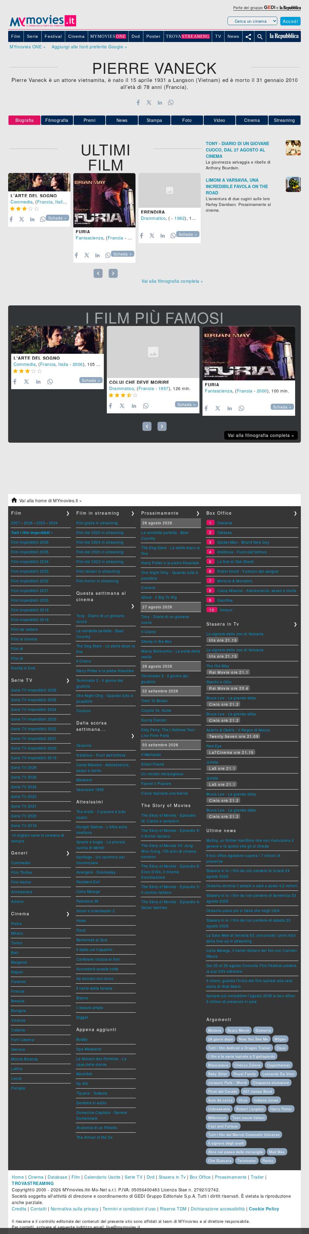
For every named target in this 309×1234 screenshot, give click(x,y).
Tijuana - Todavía (91, 1093)
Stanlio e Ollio (219, 681)
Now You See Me (253, 1039)
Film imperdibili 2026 (30, 542)
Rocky (268, 1160)
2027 (15, 522)
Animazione (21, 891)
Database (57, 1177)
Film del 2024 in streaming (100, 542)
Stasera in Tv (172, 1177)
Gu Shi (82, 1083)
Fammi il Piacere (156, 783)
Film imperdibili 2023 (30, 571)
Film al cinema (24, 638)
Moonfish (84, 1073)
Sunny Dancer (154, 719)
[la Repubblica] (290, 7)
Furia (83, 232)
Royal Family (245, 1073)
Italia (60, 202)
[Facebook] (138, 102)
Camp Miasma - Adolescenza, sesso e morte (256, 590)
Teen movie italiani (248, 1117)
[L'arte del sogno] (39, 182)
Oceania (83, 745)
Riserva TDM (173, 1209)
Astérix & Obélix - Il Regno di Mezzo (238, 729)
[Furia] (104, 200)
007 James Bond (257, 1091)
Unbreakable (219, 1108)
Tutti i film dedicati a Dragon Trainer (239, 1047)
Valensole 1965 (90, 789)
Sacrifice (225, 600)
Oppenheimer (278, 1065)
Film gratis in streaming (97, 522)
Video (219, 120)
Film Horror (21, 881)
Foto (187, 120)
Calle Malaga (88, 891)
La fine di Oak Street (235, 561)
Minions (214, 1030)
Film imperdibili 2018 (30, 619)
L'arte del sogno (34, 196)
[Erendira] (170, 190)
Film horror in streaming (97, 580)
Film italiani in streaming (98, 571)
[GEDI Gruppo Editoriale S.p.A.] (269, 7)
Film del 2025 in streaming (100, 532)
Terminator (246, 1160)
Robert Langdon (250, 1108)
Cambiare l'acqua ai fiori (98, 959)
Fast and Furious (223, 1126)
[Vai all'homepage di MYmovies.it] (43, 26)
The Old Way (217, 665)
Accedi (290, 21)
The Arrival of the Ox (94, 1137)
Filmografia (56, 120)
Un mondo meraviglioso (162, 773)
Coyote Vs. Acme (156, 710)
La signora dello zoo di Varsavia (235, 633)
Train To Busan (154, 700)
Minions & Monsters (234, 580)
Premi (90, 120)
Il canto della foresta (94, 988)
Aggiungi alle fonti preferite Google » (89, 47)
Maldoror (84, 779)
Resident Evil (88, 881)
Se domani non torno (95, 978)
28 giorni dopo (220, 1039)
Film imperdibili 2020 (30, 600)
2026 (28, 522)
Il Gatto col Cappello (94, 949)
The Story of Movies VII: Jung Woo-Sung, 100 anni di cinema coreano (168, 851)
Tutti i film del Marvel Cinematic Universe (244, 1134)
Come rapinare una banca (164, 793)
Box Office (200, 1177)
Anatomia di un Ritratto (96, 1127)
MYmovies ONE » (28, 47)
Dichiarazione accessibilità (218, 1209)
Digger (82, 1017)
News (122, 120)
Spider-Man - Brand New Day (243, 542)
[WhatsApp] (171, 102)
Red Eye (214, 745)
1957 (163, 388)
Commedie (20, 862)
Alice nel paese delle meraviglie (235, 1151)
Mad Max (277, 1151)
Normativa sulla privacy (75, 1209)
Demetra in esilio (91, 1102)
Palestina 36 (87, 901)
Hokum (226, 609)
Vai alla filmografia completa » (172, 281)
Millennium (217, 1117)
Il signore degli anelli (226, 1143)
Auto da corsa (220, 1100)
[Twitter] (149, 102)
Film (76, 1177)
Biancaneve (218, 1065)
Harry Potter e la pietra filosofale (105, 670)
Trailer (257, 1177)
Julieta (212, 761)
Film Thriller (22, 872)
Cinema (252, 120)
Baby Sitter (218, 1073)
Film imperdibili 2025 (30, 551)
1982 (179, 218)
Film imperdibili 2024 (30, 561)
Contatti (38, 1209)
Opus (281, 1047)
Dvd (151, 1177)
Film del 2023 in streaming (100, 551)
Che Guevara (219, 1160)
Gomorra (263, 1030)
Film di (17, 648)
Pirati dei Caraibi (222, 1091)
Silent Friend (152, 764)
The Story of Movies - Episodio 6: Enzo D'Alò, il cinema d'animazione (170, 871)
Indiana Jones (266, 1100)
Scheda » (57, 218)
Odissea (224, 532)
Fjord (81, 930)
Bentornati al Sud (91, 939)
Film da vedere (24, 629)
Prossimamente (231, 1177)
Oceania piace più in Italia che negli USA (243, 910)
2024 (53, 522)
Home (18, 1177)
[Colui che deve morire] (153, 352)
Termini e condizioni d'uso (129, 1209)
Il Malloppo (151, 754)
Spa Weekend (88, 1048)
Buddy (82, 1039)
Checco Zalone (247, 1065)
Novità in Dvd (23, 667)
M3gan (280, 1039)
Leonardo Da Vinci (279, 1073)
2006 (78, 364)
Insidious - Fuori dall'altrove (101, 754)
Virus (243, 1100)
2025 (40, 522)
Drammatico (153, 218)
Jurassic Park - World (227, 1082)
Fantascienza (89, 238)
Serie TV (133, 1177)
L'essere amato (90, 1007)
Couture (83, 710)
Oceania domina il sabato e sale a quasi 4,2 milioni (252, 885)
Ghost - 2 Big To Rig (159, 597)
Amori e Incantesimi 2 (95, 910)
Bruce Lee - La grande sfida (231, 697)
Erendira (153, 212)
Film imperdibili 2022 (30, 580)
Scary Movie (238, 1030)
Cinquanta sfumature (271, 1082)
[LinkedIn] (160, 102)
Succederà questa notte (97, 968)
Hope (81, 920)
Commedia (22, 202)
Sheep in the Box (156, 641)
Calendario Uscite (102, 1177)
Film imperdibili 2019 (30, 609)
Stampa (154, 120)
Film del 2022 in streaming (100, 561)
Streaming (284, 120)
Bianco (82, 997)
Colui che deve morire (139, 382)
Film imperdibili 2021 (30, 590)
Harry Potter (281, 1108)
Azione (17, 901)
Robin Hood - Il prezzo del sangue (248, 571)
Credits (19, 1209)
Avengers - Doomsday (96, 871)
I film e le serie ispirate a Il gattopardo (241, 1056)
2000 (133, 238)
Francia (45, 202)
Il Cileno (83, 660)
